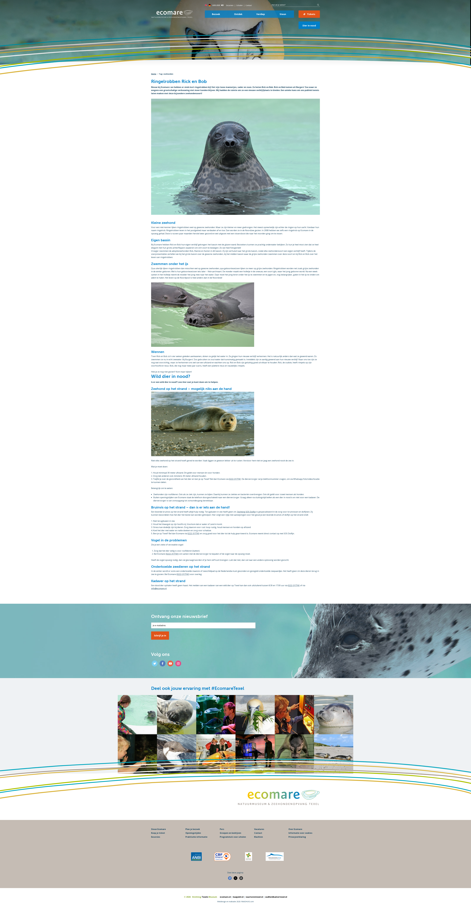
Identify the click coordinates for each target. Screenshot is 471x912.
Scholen (239, 5)
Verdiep (260, 14)
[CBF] (222, 856)
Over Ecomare (295, 829)
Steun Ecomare (158, 829)
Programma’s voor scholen (233, 837)
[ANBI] (196, 856)
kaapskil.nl (238, 897)
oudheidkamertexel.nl (276, 897)
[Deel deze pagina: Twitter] (235, 878)
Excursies (229, 5)
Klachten (258, 837)
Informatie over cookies (300, 833)
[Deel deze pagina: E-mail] (241, 878)
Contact (249, 5)
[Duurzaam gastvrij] (248, 856)
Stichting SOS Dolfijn (246, 511)
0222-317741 (235, 479)
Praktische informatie (196, 837)
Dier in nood (309, 25)
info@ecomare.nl (159, 588)
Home (153, 74)
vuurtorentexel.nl (254, 897)
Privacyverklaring (297, 837)
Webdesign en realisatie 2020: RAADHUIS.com (235, 901)
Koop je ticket (158, 833)
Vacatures (259, 829)
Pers (222, 829)
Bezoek (216, 14)
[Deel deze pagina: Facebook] (230, 878)
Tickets (311, 14)
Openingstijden (193, 833)
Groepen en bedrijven (230, 833)
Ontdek (238, 14)
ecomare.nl (225, 897)
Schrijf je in (160, 635)
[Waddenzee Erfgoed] (275, 856)
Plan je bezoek (192, 829)
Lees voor (216, 5)
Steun (283, 14)
